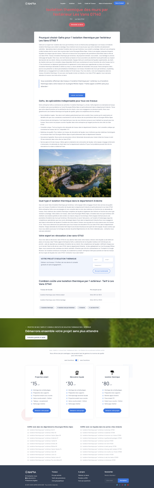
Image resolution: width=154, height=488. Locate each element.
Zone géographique (58, 481)
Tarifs (79, 3)
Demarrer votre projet (42, 410)
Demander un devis (77, 25)
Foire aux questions (84, 481)
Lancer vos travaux (77, 95)
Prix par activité (56, 475)
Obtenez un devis (83, 475)
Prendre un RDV (83, 478)
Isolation (72, 3)
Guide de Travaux (90, 3)
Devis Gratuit (119, 3)
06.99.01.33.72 (31, 478)
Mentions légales (32, 480)
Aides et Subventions (105, 3)
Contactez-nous (32, 476)
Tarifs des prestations (58, 478)
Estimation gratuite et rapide (36, 337)
